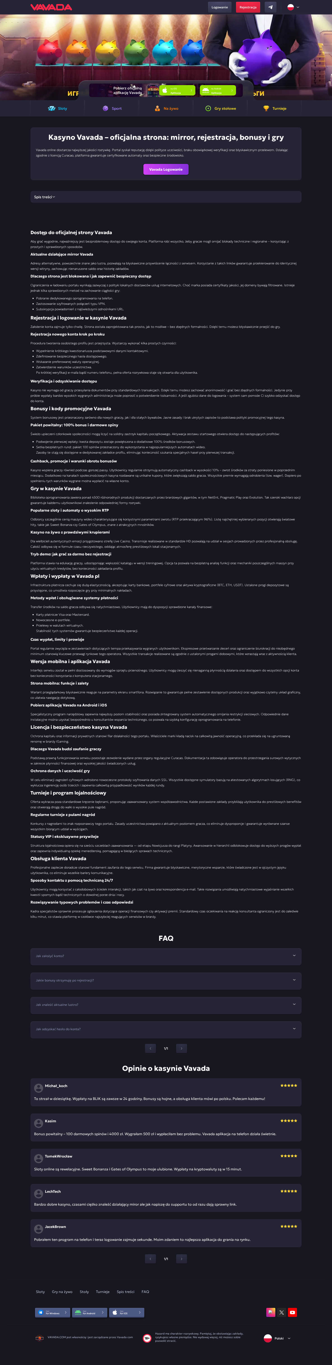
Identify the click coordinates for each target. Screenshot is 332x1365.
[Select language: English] (294, 7)
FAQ (145, 1291)
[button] (327, 57)
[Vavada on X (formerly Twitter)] (281, 1312)
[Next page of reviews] (181, 1258)
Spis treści (125, 1291)
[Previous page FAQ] (150, 1048)
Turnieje (103, 1291)
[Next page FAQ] (181, 1048)
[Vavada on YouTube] (292, 1312)
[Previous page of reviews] (150, 1258)
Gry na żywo (62, 1291)
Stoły (84, 1291)
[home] (51, 7)
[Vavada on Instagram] (270, 1312)
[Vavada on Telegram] (270, 7)
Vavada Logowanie (166, 169)
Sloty (40, 1291)
